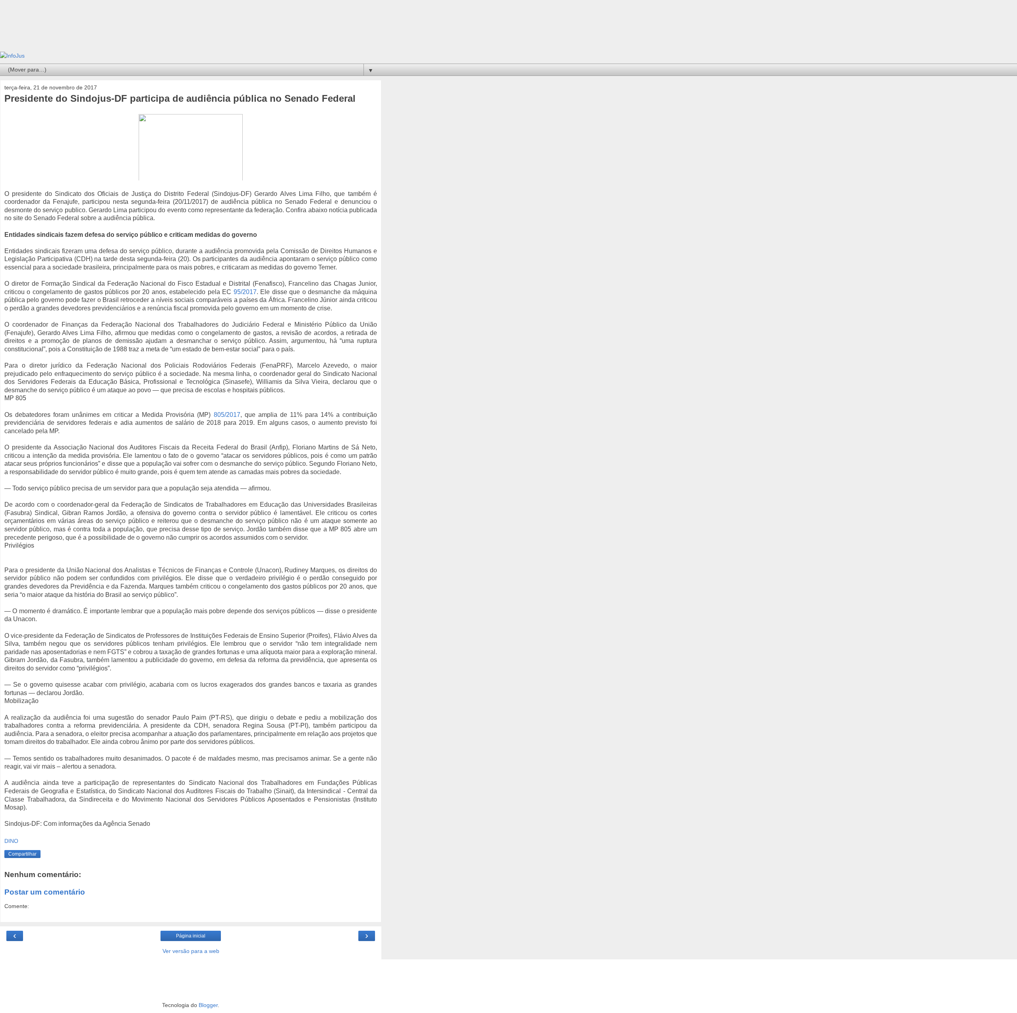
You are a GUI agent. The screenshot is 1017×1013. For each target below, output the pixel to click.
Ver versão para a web (190, 951)
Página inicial (190, 936)
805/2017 (227, 414)
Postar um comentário (44, 892)
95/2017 (245, 292)
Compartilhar (22, 854)
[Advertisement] (190, 30)
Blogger (208, 1005)
